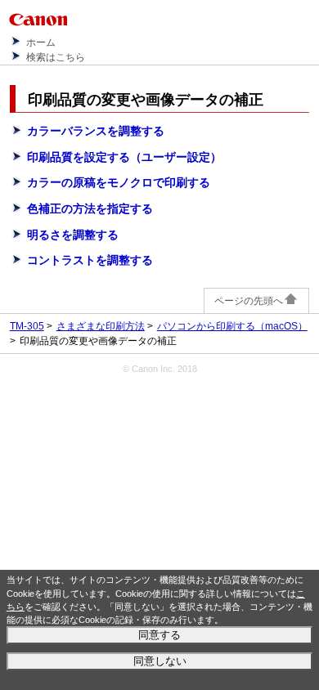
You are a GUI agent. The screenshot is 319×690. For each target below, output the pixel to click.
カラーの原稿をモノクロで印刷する (118, 182)
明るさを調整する (73, 234)
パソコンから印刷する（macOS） (232, 326)
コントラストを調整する (90, 260)
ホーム (41, 42)
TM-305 (27, 326)
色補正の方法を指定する (90, 208)
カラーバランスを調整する (95, 130)
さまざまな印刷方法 (100, 326)
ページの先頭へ (248, 301)
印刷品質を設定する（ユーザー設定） (124, 157)
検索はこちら (55, 57)
